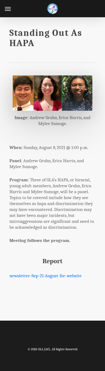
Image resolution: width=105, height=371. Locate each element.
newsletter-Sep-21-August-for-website (45, 275)
